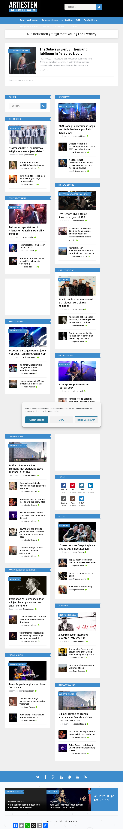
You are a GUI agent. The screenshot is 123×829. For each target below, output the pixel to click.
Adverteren (58, 26)
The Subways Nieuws (19, 51)
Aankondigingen (66, 106)
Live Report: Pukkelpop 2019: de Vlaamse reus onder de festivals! (80, 231)
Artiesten (73, 26)
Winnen (46, 26)
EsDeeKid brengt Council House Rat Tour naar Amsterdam (31, 550)
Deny (61, 420)
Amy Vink (53, 802)
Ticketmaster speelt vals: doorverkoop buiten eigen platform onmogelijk (32, 636)
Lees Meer (44, 70)
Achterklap (67, 20)
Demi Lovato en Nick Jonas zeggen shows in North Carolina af (66, 806)
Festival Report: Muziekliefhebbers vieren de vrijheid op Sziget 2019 (81, 251)
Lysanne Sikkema (80, 256)
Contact (73, 821)
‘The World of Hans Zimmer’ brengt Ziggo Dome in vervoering (32, 261)
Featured (63, 365)
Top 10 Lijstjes (91, 20)
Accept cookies (36, 420)
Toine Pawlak (28, 237)
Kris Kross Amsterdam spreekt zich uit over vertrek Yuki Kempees (75, 303)
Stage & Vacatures (29, 26)
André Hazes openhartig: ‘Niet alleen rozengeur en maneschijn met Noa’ (81, 336)
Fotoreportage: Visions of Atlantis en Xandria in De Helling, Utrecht (27, 230)
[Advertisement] (27, 297)
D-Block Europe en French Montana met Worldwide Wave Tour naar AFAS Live (26, 469)
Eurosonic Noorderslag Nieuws (74, 194)
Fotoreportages (50, 20)
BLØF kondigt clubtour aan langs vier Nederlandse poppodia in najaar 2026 (76, 129)
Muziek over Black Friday (80, 587)
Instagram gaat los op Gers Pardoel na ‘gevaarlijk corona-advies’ (32, 179)
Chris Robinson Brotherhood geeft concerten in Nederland (24, 806)
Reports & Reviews (29, 20)
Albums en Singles (67, 615)
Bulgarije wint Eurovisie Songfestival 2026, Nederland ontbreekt (31, 368)
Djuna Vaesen (28, 155)
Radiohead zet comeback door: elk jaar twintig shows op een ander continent (82, 320)
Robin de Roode (30, 184)
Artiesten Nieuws (79, 136)
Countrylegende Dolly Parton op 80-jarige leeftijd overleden (33, 486)
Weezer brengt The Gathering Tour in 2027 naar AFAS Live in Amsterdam (82, 146)
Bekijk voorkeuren (86, 420)
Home (49, 821)
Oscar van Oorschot (16, 802)
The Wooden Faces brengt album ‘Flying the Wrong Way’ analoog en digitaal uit (82, 652)
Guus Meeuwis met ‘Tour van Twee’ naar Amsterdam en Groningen (33, 619)
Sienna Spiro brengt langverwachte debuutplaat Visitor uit (33, 701)
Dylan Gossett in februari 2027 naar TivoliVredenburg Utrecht (32, 515)
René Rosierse (78, 221)
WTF (78, 20)
